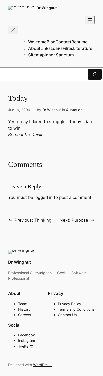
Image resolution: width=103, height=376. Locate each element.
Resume (80, 41)
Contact (64, 41)
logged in (43, 197)
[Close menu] (13, 30)
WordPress (42, 365)
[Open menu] (90, 20)
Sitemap (36, 54)
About (34, 48)
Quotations (75, 110)
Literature (82, 48)
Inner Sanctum (59, 54)
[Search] (95, 74)
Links (45, 48)
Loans (57, 48)
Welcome (37, 41)
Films (68, 48)
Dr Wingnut (46, 8)
